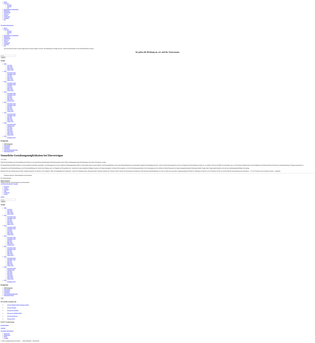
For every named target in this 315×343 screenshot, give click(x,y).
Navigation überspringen (7, 25)
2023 (5, 92)
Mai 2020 (9, 130)
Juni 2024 (9, 87)
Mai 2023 (9, 97)
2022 (5, 102)
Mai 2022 (9, 108)
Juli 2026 (9, 65)
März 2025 (10, 78)
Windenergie (7, 12)
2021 (5, 112)
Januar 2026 (10, 69)
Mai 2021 (9, 118)
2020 (5, 123)
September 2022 (11, 105)
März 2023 (10, 99)
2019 (5, 136)
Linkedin (3, 328)
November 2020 (11, 124)
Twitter (6, 188)
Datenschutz (7, 335)
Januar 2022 (10, 111)
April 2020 (10, 131)
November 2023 (11, 93)
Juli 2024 (9, 86)
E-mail (5, 194)
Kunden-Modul (5, 325)
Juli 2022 (9, 106)
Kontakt (9, 6)
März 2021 (10, 120)
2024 (5, 81)
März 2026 (10, 68)
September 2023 (11, 95)
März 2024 (10, 89)
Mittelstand (7, 11)
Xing (5, 191)
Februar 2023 (10, 100)
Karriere (9, 5)
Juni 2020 (9, 128)
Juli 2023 (9, 96)
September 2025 (11, 74)
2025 (5, 71)
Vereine (6, 15)
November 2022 (11, 103)
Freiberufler (7, 16)
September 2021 (11, 115)
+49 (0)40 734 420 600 (7, 184)
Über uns (6, 3)
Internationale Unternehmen (11, 9)
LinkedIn (6, 189)
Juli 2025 (9, 75)
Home (5, 2)
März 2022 (10, 109)
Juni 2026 (9, 66)
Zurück (2, 197)
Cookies (6, 338)
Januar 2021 (10, 121)
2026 (5, 64)
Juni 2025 (9, 77)
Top (2, 298)
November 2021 (11, 114)
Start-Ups (6, 14)
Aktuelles (6, 18)
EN (8, 8)
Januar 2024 (10, 90)
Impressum (7, 333)
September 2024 (11, 84)
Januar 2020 (10, 134)
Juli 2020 (9, 127)
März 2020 (10, 133)
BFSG (5, 336)
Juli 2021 (9, 117)
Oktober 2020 (10, 126)
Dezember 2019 (11, 137)
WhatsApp (7, 192)
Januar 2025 (10, 80)
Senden (3, 57)
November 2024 (11, 83)
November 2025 (11, 72)
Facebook (6, 186)
